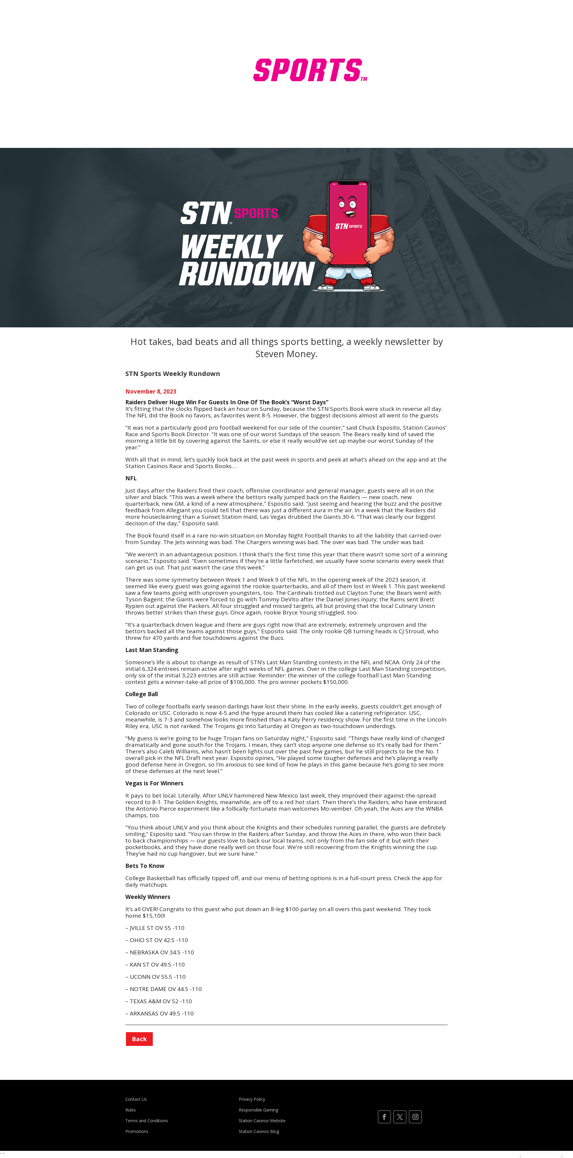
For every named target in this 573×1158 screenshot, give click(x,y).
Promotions (136, 1131)
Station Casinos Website (262, 1120)
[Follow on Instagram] (415, 1116)
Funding (396, 58)
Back (139, 1039)
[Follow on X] (399, 1116)
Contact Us (136, 1099)
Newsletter (418, 80)
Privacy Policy (252, 1099)
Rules (421, 58)
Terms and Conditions (146, 1120)
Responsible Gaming (258, 1110)
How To (396, 35)
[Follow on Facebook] (384, 1116)
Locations (426, 35)
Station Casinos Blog (259, 1131)
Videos (395, 80)
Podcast (396, 103)
